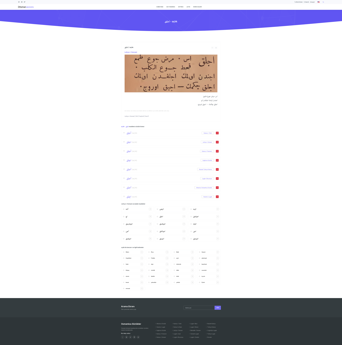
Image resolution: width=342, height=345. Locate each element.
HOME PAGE (159, 6)
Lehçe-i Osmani (131, 52)
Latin (188, 6)
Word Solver (299, 2)
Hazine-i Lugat (207, 197)
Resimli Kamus (211, 323)
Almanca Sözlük (161, 323)
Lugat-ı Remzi (194, 327)
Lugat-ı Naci (193, 323)
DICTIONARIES (170, 6)
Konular (209, 337)
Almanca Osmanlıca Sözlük (204, 187)
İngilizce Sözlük (207, 160)
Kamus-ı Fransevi (207, 151)
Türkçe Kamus (211, 327)
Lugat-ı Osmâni (194, 337)
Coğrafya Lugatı (212, 330)
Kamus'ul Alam (177, 327)
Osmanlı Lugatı (194, 334)
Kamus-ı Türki (208, 133)
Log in (313, 2)
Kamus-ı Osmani (161, 337)
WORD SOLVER (197, 6)
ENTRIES (180, 6)
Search (307, 2)
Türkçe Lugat (211, 334)
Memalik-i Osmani (195, 330)
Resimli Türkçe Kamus (205, 169)
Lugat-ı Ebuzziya (207, 178)
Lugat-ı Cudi (177, 334)
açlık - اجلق (125, 126)
